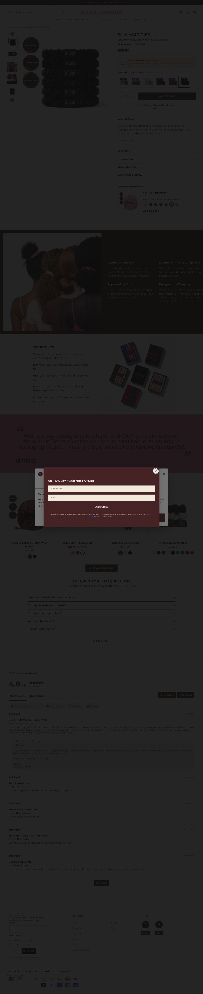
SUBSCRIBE (101, 506)
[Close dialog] (155, 471)
